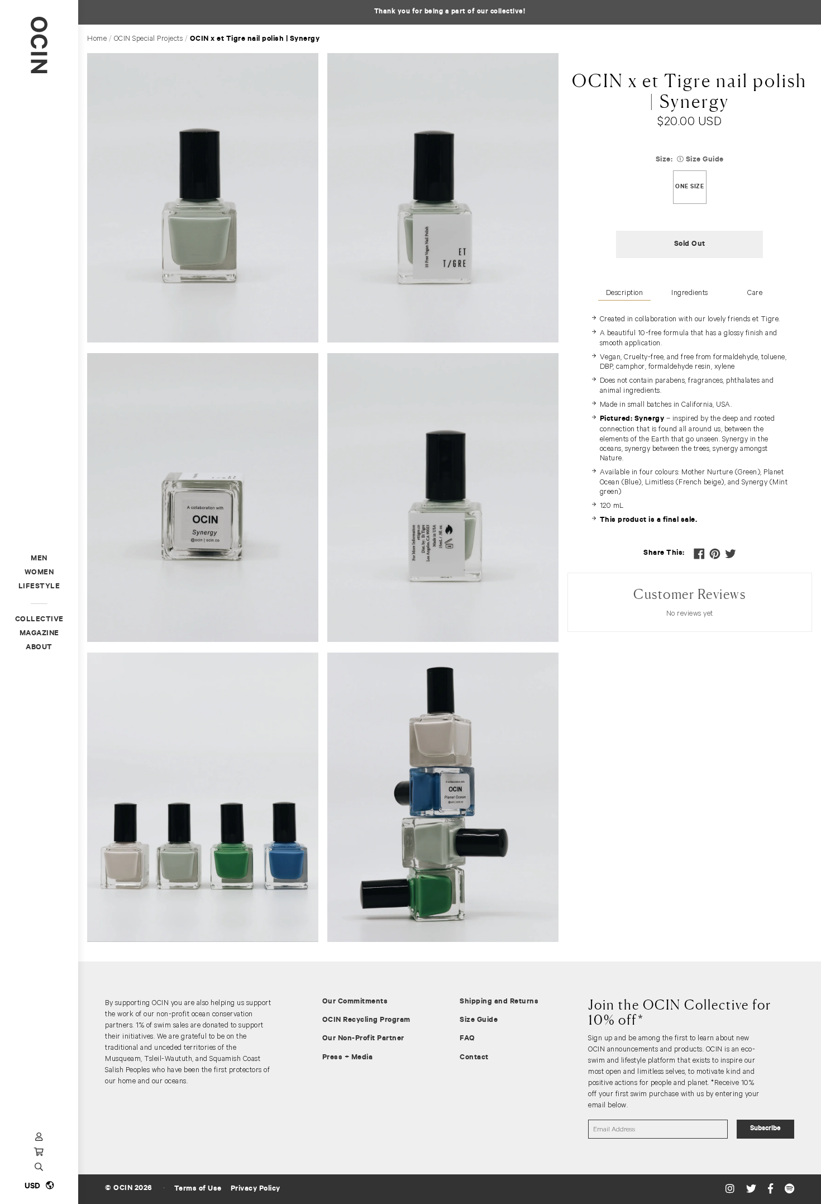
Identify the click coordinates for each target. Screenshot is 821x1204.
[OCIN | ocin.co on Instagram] (731, 1189)
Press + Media (347, 1058)
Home (97, 38)
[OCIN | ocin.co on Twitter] (752, 1189)
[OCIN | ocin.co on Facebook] (772, 1189)
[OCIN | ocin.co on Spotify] (790, 1189)
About (39, 648)
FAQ (467, 1039)
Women (39, 573)
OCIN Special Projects (148, 38)
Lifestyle (39, 587)
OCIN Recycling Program (366, 1020)
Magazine (39, 634)
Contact (474, 1058)
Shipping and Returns (499, 1002)
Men (39, 559)
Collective (39, 620)
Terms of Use (198, 1189)
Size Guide (479, 1020)
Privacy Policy (255, 1189)
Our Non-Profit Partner (363, 1039)
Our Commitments (355, 1002)
